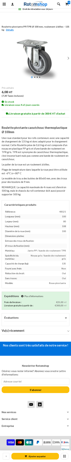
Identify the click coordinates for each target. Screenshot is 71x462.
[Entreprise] (35, 426)
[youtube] (31, 404)
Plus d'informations (33, 296)
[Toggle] (66, 318)
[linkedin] (40, 404)
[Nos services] (35, 412)
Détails (10, 30)
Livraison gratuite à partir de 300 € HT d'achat (37, 113)
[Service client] (35, 419)
